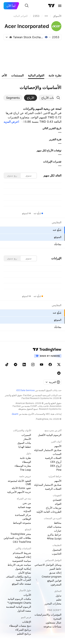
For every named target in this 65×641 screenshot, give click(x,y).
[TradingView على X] (58, 364)
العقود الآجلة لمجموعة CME (19, 482)
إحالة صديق (55, 572)
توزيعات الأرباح (53, 507)
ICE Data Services (25, 390)
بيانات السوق (24, 442)
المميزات (26, 434)
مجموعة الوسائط (22, 522)
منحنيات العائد (54, 526)
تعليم (58, 599)
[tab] (50, 98)
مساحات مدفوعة (52, 626)
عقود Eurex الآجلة (21, 487)
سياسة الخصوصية (21, 560)
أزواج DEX (55, 465)
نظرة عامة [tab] (55, 75)
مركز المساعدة (23, 514)
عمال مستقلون (53, 622)
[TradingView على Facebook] (50, 364)
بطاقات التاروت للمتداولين (17, 537)
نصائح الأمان (24, 572)
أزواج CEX (55, 461)
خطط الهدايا (24, 446)
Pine (58, 469)
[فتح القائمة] (59, 5)
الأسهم (57, 446)
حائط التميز (55, 568)
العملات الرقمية (53, 457)
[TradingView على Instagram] (32, 364)
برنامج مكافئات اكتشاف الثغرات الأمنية (18, 578)
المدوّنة (27, 510)
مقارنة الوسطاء (23, 465)
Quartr (15, 414)
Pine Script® (54, 538)
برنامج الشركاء (23, 629)
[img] (10, 37)
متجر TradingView (20, 533)
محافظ (57, 522)
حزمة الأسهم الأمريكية (19, 491)
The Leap (25, 469)
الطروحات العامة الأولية (48, 511)
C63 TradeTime (22, 541)
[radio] (28, 175)
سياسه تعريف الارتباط (19, 564)
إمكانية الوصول (23, 568)
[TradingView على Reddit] (58, 373)
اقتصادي (57, 499)
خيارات (57, 530)
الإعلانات (26, 621)
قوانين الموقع (54, 580)
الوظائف (26, 518)
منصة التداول (24, 610)
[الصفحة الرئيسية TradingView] (51, 5)
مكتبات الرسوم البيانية (19, 598)
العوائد (58, 503)
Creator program (51, 576)
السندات (57, 453)
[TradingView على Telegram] (15, 364)
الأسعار (27, 438)
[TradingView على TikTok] (6, 364)
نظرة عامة (25, 457)
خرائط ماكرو (54, 534)
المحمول (56, 549)
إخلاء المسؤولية (23, 556)
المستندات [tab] (17, 75)
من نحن (27, 503)
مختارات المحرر (53, 603)
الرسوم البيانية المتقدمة (18, 606)
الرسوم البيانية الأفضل (49, 434)
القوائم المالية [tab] (36, 75)
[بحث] (26, 5)
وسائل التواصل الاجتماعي (47, 564)
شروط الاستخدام (22, 552)
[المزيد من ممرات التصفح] (46, 16)
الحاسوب (56, 553)
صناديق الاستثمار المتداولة (47, 449)
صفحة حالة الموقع (21, 583)
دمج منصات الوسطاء (20, 625)
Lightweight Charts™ (19, 602)
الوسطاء (26, 461)
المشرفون (56, 584)
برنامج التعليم (24, 633)
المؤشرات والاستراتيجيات (47, 614)
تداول (58, 595)
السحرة (57, 618)
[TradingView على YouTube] (41, 364)
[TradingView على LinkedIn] (24, 364)
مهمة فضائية (24, 506)
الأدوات (27, 594)
